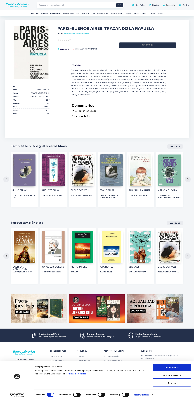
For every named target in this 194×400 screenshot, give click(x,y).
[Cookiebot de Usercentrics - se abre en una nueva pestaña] (17, 395)
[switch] (77, 395)
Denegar (172, 383)
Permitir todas (172, 367)
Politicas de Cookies (76, 374)
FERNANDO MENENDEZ (76, 33)
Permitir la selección (172, 375)
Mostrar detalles (141, 395)
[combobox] (80, 5)
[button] (63, 49)
